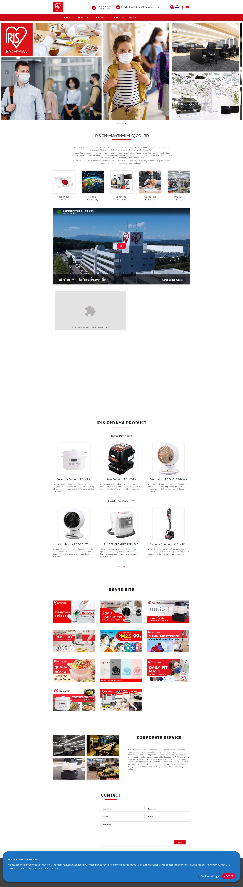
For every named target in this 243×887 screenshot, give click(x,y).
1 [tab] (117, 123)
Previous (7, 75)
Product (101, 17)
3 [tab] (123, 123)
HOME (67, 17)
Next (233, 75)
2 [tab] (120, 123)
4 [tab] (125, 123)
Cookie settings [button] (209, 876)
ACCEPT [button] (229, 876)
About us (83, 17)
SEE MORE (121, 566)
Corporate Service (125, 17)
